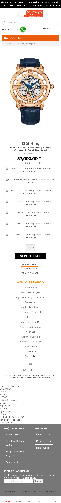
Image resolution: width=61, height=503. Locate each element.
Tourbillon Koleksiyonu (11, 420)
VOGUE (4, 394)
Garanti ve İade (14, 462)
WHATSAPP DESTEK (10, 29)
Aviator (3, 408)
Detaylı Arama (43, 441)
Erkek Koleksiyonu (27, 44)
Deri (39, 322)
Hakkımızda (42, 447)
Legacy (3, 403)
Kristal (33, 351)
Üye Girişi (18, 501)
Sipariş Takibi (43, 501)
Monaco (4, 414)
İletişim (55, 501)
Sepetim (30, 501)
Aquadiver (5, 405)
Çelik (38, 292)
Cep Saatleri (6, 422)
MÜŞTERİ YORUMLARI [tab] (29, 273)
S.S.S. (49, 434)
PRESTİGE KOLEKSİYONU (13, 417)
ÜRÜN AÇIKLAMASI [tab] (29, 264)
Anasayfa (6, 501)
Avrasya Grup (29, 491)
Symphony (5, 389)
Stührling (31, 143)
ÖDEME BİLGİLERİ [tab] (29, 269)
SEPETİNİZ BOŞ (43, 29)
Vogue (3, 391)
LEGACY (4, 397)
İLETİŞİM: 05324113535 (45, 5)
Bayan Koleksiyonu (9, 386)
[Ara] (54, 22)
